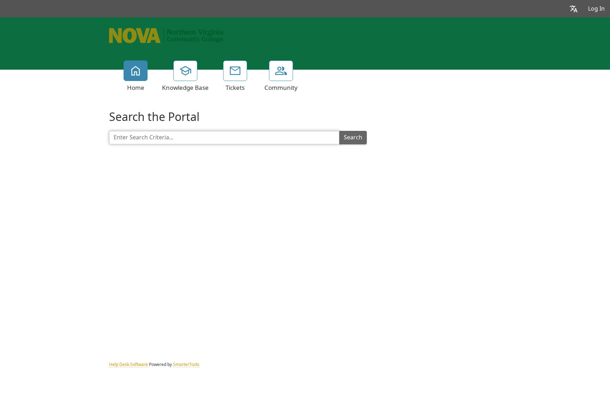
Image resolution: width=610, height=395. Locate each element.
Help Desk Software (128, 364)
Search (353, 137)
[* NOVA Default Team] (166, 34)
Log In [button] (596, 8)
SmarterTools (186, 364)
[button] (573, 8)
